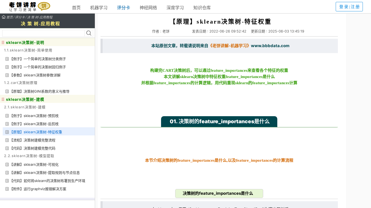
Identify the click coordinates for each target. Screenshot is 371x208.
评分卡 (123, 7)
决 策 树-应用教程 (39, 17)
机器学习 (99, 7)
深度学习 (175, 7)
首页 (76, 7)
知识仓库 (202, 7)
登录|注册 (349, 7)
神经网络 (148, 7)
